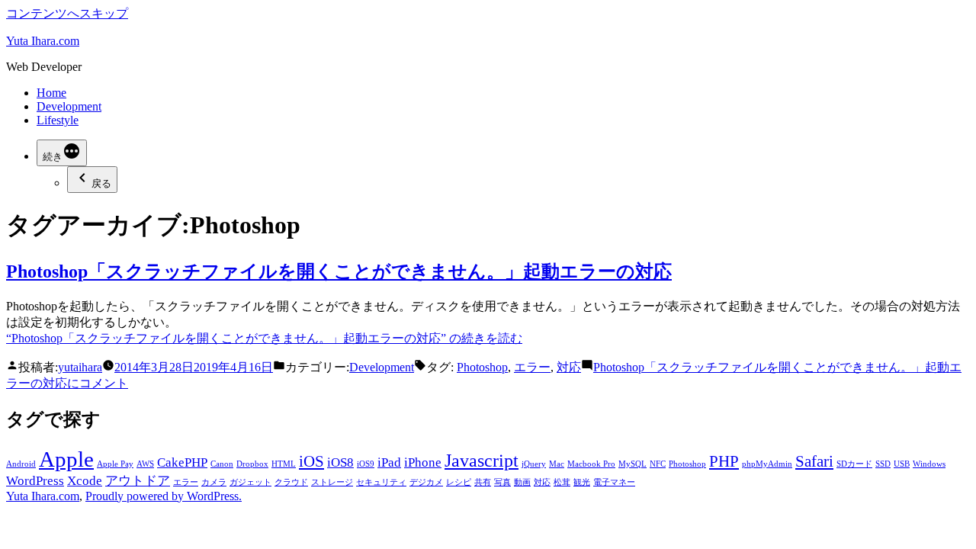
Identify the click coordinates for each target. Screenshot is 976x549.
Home (51, 92)
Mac (556, 464)
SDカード (854, 464)
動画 (522, 482)
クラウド (291, 482)
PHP (724, 461)
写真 (502, 482)
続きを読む (264, 338)
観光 (581, 482)
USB (902, 464)
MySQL (632, 464)
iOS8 (340, 462)
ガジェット (250, 482)
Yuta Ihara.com (42, 40)
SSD (883, 464)
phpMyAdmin (767, 464)
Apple (66, 459)
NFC (658, 464)
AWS (145, 464)
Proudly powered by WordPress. (163, 496)
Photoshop (482, 367)
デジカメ (426, 482)
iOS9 (365, 464)
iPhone (422, 462)
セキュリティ (381, 482)
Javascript (481, 460)
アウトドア (137, 481)
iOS (311, 461)
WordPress (35, 481)
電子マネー (614, 482)
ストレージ (332, 482)
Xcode (84, 481)
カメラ (213, 482)
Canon (221, 464)
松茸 (562, 482)
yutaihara (80, 367)
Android (21, 464)
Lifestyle (58, 120)
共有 (482, 482)
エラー (532, 367)
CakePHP (182, 462)
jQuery (534, 464)
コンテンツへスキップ (67, 13)
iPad (389, 462)
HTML (283, 464)
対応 (569, 367)
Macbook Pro (591, 464)
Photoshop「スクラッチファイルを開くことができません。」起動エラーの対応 (339, 271)
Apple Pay (115, 464)
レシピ (458, 482)
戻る (101, 183)
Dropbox (252, 464)
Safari (814, 461)
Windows (929, 464)
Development (69, 106)
